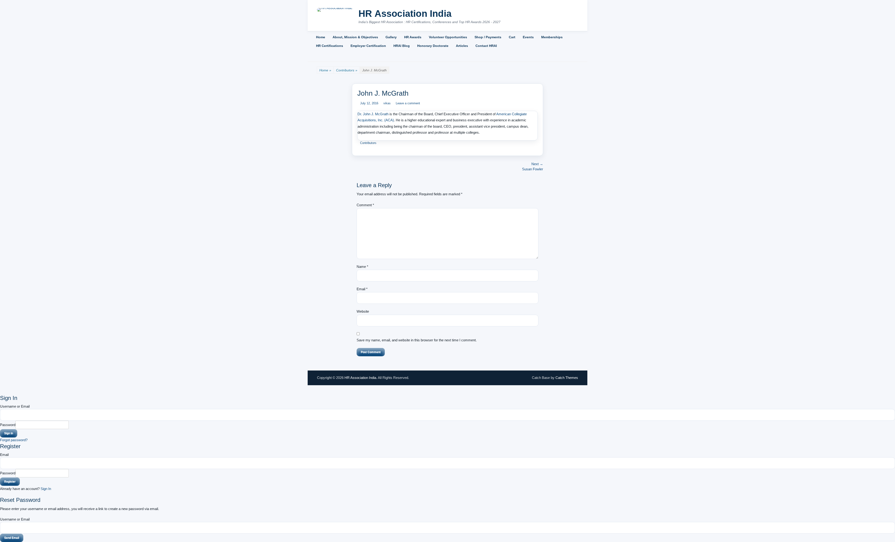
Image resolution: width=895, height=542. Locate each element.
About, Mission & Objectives (355, 37)
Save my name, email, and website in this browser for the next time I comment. (417, 340)
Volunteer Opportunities (448, 37)
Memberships (552, 37)
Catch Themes (566, 378)
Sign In (46, 489)
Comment (365, 205)
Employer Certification (368, 46)
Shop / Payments (488, 37)
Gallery (391, 37)
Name (362, 267)
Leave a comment (408, 103)
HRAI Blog (401, 46)
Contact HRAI (486, 46)
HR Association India (404, 13)
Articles (462, 46)
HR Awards (412, 37)
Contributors (346, 70)
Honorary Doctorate (432, 46)
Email (362, 289)
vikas (387, 103)
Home (320, 37)
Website (363, 311)
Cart (512, 37)
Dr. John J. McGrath (373, 114)
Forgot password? (14, 440)
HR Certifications (329, 46)
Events (528, 37)
